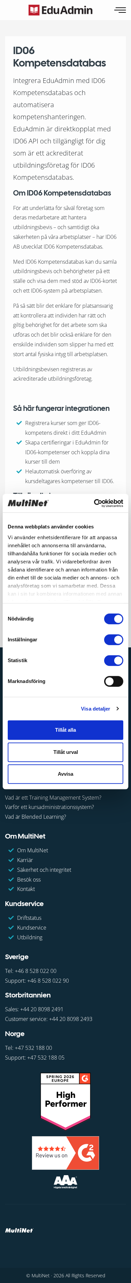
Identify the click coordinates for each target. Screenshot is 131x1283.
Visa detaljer (95, 709)
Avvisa (65, 774)
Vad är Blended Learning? (35, 816)
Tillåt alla (65, 730)
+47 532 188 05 (45, 1057)
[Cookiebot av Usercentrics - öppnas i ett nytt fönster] (94, 503)
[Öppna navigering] (121, 10)
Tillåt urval (65, 752)
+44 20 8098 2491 (41, 1009)
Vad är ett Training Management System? (53, 797)
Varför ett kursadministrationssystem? (49, 807)
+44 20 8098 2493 (70, 1019)
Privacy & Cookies (26, 1254)
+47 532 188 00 (33, 1048)
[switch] (113, 639)
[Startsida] (19, 1230)
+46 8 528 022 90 (48, 980)
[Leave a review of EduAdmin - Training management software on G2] (65, 1152)
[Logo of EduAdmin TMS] (60, 10)
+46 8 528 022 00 (35, 971)
